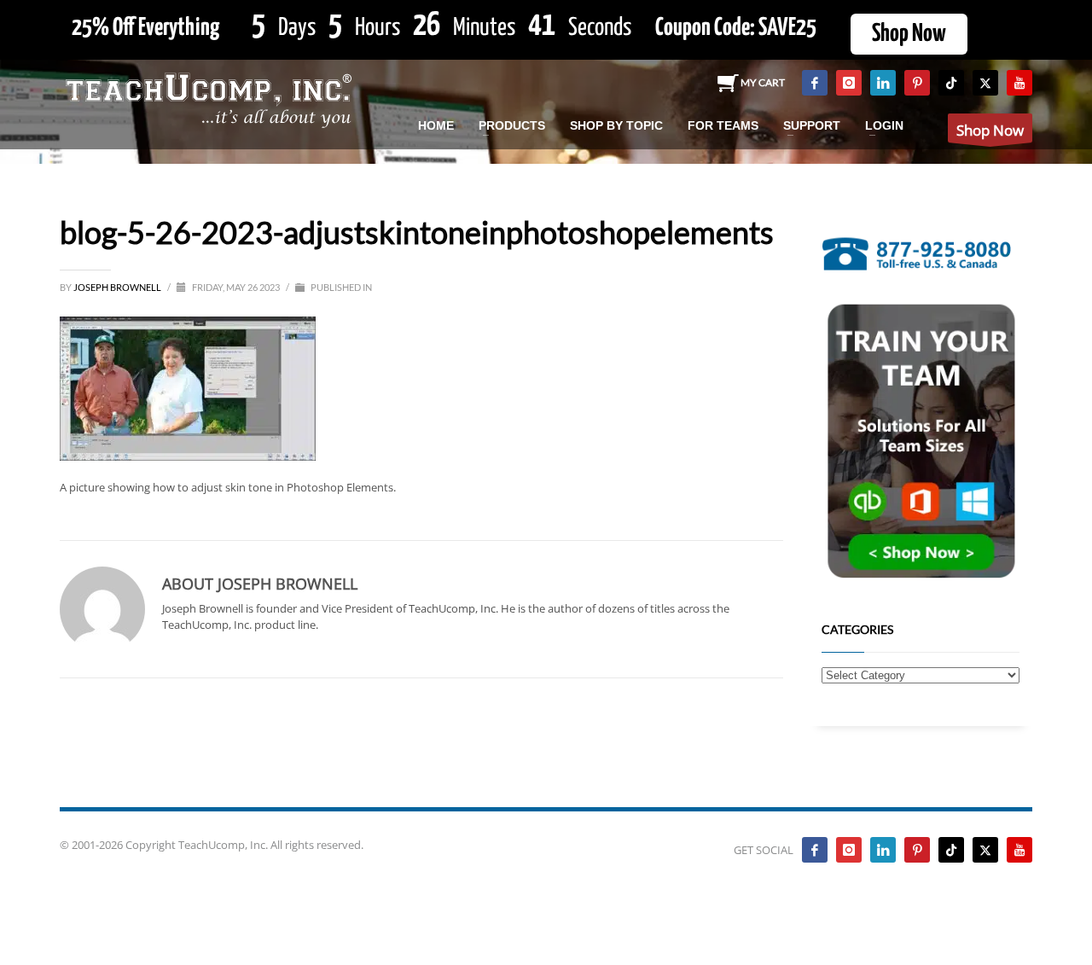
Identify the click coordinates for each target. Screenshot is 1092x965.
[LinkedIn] (883, 83)
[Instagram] (849, 83)
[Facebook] (815, 83)
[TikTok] (951, 83)
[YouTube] (1019, 83)
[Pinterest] (917, 83)
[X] (985, 83)
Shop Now (909, 34)
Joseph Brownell (118, 287)
